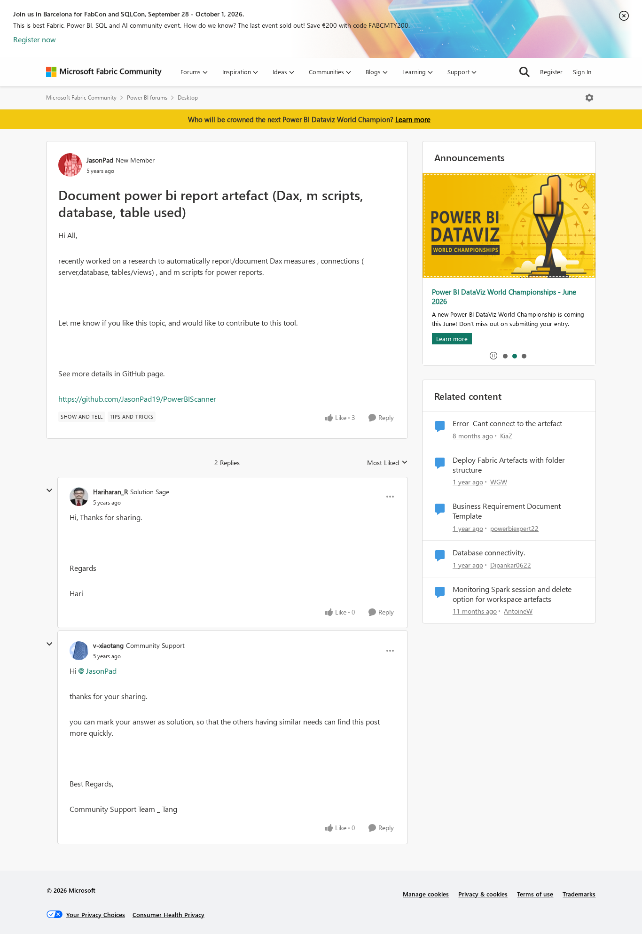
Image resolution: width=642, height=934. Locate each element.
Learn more (413, 119)
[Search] (524, 72)
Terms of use (535, 894)
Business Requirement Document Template (507, 511)
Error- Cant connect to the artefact (507, 423)
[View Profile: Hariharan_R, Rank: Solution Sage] (79, 496)
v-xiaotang (108, 645)
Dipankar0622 (510, 564)
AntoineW (518, 611)
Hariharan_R (110, 491)
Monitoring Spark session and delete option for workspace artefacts (512, 594)
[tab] (504, 355)
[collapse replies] (49, 490)
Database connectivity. (489, 552)
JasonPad (99, 160)
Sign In (582, 72)
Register (551, 72)
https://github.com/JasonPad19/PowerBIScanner (137, 399)
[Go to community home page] (104, 72)
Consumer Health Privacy (168, 914)
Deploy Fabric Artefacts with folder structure (509, 465)
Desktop (188, 97)
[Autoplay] (493, 355)
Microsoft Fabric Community (81, 97)
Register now (34, 39)
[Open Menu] (589, 97)
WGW (498, 481)
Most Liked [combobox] (387, 462)
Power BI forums (147, 97)
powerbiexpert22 (514, 528)
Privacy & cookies (483, 894)
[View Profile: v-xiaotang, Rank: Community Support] (79, 650)
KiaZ (506, 435)
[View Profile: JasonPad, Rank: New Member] (70, 165)
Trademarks (579, 894)
